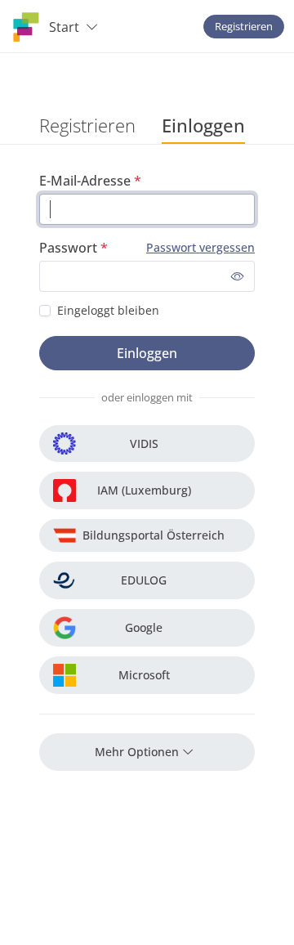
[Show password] (237, 276)
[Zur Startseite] (26, 26)
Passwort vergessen (200, 247)
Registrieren (244, 26)
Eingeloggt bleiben (108, 310)
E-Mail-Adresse (85, 181)
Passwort (68, 248)
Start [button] (64, 27)
